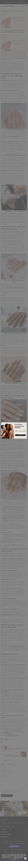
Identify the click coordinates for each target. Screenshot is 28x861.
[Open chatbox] (25, 858)
